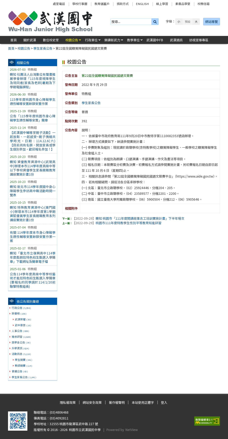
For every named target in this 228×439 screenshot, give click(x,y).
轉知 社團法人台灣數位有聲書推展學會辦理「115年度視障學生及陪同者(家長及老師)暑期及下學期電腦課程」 (32, 80)
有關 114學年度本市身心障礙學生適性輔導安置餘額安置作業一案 (32, 236)
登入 (164, 402)
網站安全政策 (92, 402)
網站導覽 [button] (211, 21)
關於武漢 (29, 40)
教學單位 (133, 40)
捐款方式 (123, 4)
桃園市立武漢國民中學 (84, 429)
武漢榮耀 (23, 319)
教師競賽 (23, 365)
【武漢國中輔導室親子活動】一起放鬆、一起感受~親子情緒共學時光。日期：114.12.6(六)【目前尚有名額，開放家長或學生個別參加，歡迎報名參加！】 (32, 141)
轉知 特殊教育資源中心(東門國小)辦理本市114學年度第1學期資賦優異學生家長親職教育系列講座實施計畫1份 (32, 213)
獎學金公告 (21, 342)
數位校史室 (51, 40)
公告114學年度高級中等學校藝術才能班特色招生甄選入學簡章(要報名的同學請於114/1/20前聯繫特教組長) (32, 280)
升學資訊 (20, 348)
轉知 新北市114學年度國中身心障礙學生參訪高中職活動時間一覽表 (32, 190)
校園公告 (71, 40)
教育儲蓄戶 (101, 4)
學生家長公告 (24, 377)
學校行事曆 (79, 4)
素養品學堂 (182, 4)
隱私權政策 (68, 402)
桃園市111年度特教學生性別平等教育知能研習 (116, 223)
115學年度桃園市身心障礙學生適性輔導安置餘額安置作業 (32, 101)
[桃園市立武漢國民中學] (50, 22)
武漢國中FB (154, 40)
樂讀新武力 (112, 40)
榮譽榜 (19, 313)
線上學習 (162, 4)
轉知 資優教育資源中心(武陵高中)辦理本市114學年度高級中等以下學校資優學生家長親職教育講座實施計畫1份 (32, 168)
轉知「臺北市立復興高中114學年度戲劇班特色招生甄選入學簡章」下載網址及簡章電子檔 (32, 257)
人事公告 (20, 331)
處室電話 (59, 4)
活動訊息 (21, 354)
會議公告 (20, 371)
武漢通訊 (176, 40)
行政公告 (21, 308)
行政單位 (91, 40)
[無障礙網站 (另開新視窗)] (207, 421)
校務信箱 (203, 4)
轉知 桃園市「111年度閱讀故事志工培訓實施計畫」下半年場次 (128, 218)
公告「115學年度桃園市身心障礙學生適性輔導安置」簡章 (32, 118)
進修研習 (21, 337)
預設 (187, 22)
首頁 (13, 40)
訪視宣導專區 (198, 40)
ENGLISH (142, 4)
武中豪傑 (23, 325)
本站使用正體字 (143, 402)
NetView (131, 429)
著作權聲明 (117, 402)
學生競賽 (23, 360)
